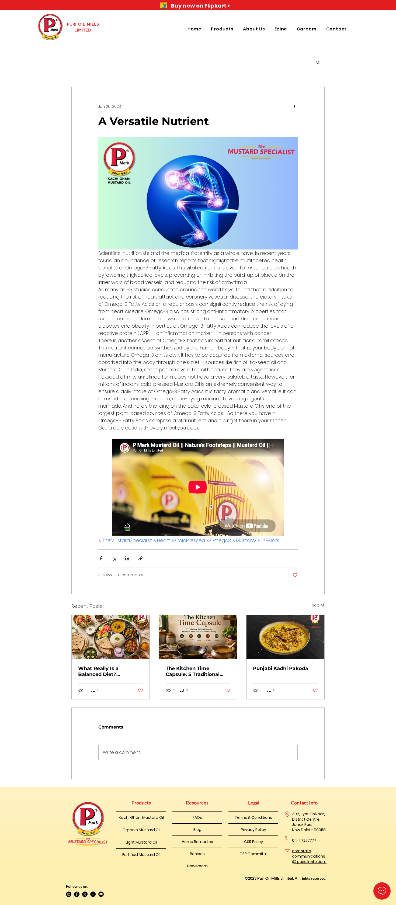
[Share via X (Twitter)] (114, 558)
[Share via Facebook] (100, 558)
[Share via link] (140, 558)
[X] (85, 894)
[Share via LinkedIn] (127, 558)
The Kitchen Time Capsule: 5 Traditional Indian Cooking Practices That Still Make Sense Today (197, 671)
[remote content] (198, 488)
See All (318, 605)
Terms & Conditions (253, 817)
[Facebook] (76, 894)
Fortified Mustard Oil (141, 854)
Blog (197, 829)
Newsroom (197, 866)
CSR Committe (253, 854)
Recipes (197, 854)
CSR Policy (253, 841)
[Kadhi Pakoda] (285, 637)
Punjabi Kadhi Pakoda (280, 668)
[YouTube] (101, 894)
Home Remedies (197, 841)
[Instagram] (68, 894)
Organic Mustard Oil (141, 830)
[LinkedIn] (93, 894)
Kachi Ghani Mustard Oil (141, 817)
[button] (223, 29)
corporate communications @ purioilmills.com (309, 856)
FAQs (197, 817)
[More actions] (294, 106)
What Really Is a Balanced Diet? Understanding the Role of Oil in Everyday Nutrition (108, 671)
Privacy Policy (253, 829)
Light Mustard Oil (141, 842)
